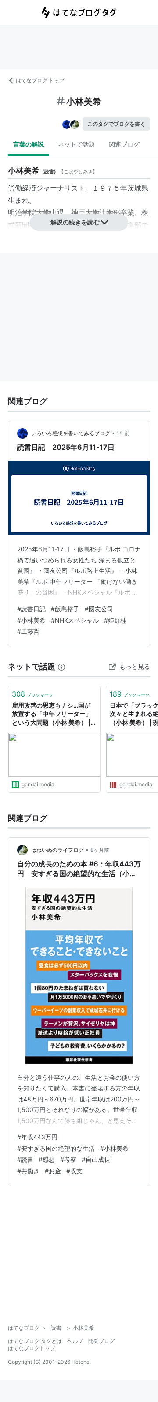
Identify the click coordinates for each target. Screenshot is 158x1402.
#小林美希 (31, 620)
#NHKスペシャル (75, 620)
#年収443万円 (37, 1137)
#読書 (25, 1159)
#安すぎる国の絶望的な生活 (56, 1148)
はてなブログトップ (31, 1348)
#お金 (53, 1170)
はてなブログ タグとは (35, 1341)
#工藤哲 (28, 631)
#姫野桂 (115, 620)
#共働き (28, 1170)
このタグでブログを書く (116, 124)
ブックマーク (32, 694)
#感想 (47, 1159)
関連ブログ (124, 144)
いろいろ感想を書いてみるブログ (70, 433)
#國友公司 (99, 609)
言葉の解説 (28, 144)
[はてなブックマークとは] (61, 666)
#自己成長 (96, 1159)
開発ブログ (101, 1341)
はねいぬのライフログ (57, 850)
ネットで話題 (76, 144)
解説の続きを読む (75, 222)
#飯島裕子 (65, 609)
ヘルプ (75, 1341)
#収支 (74, 1170)
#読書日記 (31, 609)
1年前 (123, 433)
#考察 (68, 1159)
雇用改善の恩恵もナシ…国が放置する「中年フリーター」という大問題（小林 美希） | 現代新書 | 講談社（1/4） (52, 714)
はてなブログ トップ (40, 80)
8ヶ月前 (99, 850)
